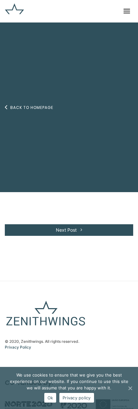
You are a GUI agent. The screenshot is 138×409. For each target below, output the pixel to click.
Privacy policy (77, 397)
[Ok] (130, 388)
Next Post (67, 230)
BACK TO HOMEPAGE (31, 107)
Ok (50, 397)
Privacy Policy (18, 347)
